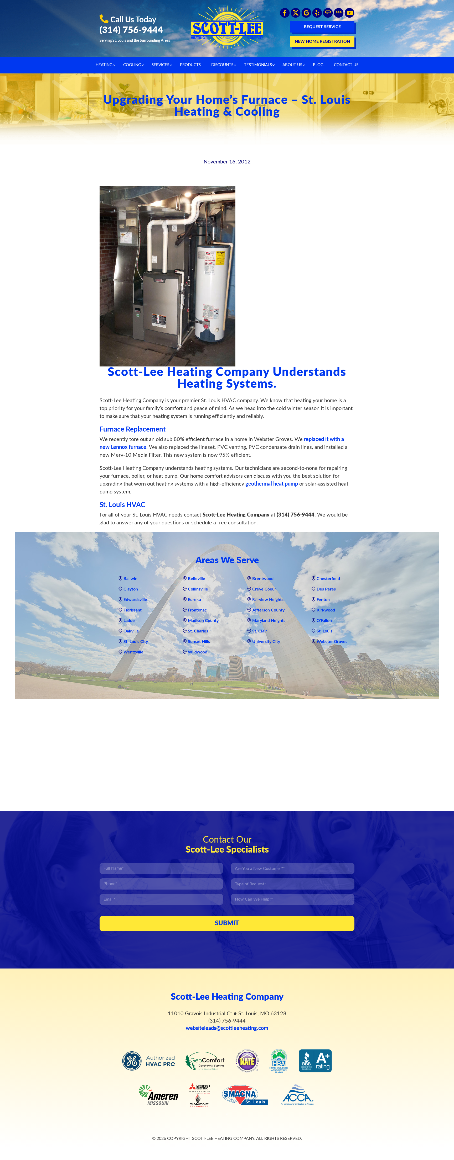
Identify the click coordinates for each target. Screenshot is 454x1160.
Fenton (323, 600)
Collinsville (198, 589)
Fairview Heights (267, 600)
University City (266, 642)
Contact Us (346, 65)
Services (160, 65)
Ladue (129, 621)
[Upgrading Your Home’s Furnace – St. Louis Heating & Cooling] (167, 276)
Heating (104, 65)
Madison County (203, 621)
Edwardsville (135, 600)
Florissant (132, 610)
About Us (292, 65)
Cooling (132, 65)
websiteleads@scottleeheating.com (227, 1028)
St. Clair (259, 631)
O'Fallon (324, 621)
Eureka (194, 600)
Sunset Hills (199, 642)
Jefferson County (268, 610)
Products (190, 65)
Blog (318, 65)
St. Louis (324, 631)
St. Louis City (135, 642)
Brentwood (263, 579)
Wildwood (197, 652)
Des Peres (326, 589)
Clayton (130, 589)
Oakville (131, 631)
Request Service (322, 27)
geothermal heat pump (271, 484)
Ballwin (130, 579)
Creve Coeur (264, 589)
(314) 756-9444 (131, 30)
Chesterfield (328, 579)
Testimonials (258, 65)
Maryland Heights (268, 621)
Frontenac (197, 610)
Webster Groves (332, 642)
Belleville (196, 579)
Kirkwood (326, 610)
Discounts (222, 65)
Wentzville (133, 652)
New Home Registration (322, 41)
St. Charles (198, 631)
